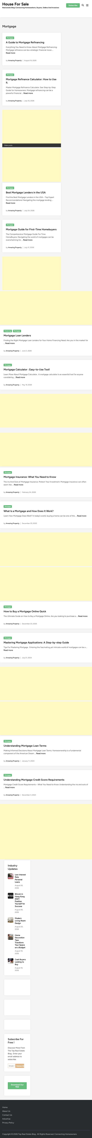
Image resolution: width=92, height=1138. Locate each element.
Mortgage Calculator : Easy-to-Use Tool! (27, 369)
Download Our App (17, 1086)
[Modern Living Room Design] (10, 918)
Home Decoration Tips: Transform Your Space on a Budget (20, 941)
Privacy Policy (8, 1123)
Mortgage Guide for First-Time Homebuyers (31, 229)
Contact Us (7, 1115)
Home (5, 1107)
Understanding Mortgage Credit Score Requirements (34, 779)
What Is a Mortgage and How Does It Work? (29, 511)
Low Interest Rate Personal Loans (20, 878)
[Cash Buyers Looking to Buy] (10, 960)
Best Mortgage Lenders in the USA (26, 192)
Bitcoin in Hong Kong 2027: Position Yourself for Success (20, 900)
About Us (6, 1111)
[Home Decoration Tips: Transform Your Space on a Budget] (10, 935)
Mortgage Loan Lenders (17, 335)
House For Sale (15, 4)
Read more (10, 53)
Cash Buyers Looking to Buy (20, 962)
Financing (8, 331)
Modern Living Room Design (20, 920)
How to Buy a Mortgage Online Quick (25, 611)
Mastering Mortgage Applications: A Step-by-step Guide (36, 642)
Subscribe (73, 5)
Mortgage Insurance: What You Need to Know (30, 476)
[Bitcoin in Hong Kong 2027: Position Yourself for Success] (10, 894)
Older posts (8, 145)
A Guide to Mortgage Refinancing (25, 42)
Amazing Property (15, 60)
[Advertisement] (31, 126)
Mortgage (10, 38)
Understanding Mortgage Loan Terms (25, 745)
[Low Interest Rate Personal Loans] (10, 875)
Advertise (6, 1119)
